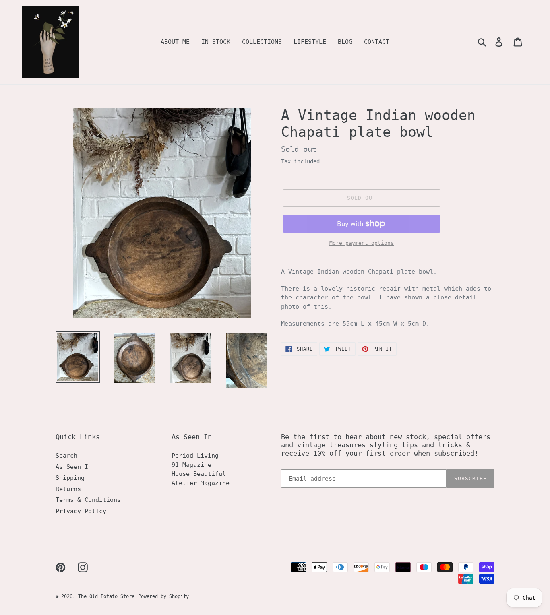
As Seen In (74, 467)
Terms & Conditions (88, 500)
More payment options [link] (361, 243)
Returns (68, 489)
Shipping (70, 477)
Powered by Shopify (163, 596)
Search (66, 455)
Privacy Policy (81, 511)
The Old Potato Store (106, 596)
